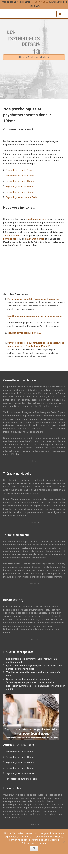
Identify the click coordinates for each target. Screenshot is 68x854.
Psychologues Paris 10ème (20, 175)
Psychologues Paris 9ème (19, 170)
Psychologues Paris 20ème (20, 192)
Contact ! (34, 639)
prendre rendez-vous (37, 219)
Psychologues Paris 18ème (20, 186)
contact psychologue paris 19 (24, 332)
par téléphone (10, 238)
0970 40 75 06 (41, 2)
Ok (34, 848)
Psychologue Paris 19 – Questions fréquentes (33, 299)
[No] (64, 841)
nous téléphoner (13, 235)
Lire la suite (33, 461)
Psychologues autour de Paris (21, 197)
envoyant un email (34, 238)
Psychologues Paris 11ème (20, 181)
